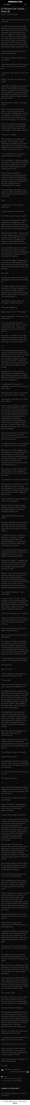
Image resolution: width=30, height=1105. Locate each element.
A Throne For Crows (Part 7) (12, 1069)
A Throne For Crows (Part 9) (18, 1071)
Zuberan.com (15, 1)
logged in (15, 1093)
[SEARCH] (25, 4)
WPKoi (15, 1103)
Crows (5, 1076)
